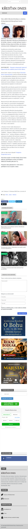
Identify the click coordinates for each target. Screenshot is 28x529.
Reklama (4, 490)
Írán (7, 194)
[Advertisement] (14, 179)
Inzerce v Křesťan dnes (9, 494)
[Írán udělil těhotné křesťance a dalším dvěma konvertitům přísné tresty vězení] (14, 32)
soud (10, 194)
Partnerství (6, 498)
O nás (3, 468)
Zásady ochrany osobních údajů (11, 517)
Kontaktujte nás (7, 509)
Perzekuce (4, 212)
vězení (14, 194)
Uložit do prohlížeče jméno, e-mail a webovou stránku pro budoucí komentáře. (13, 308)
